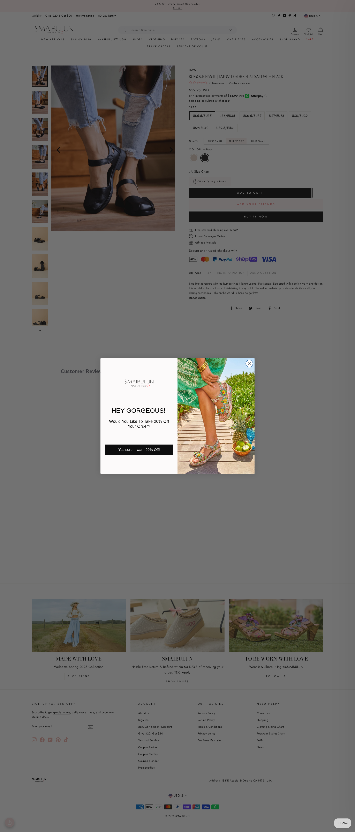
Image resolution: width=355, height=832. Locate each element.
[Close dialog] (249, 363)
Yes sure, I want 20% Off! (139, 450)
